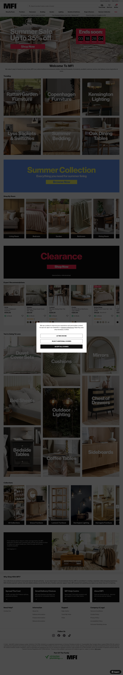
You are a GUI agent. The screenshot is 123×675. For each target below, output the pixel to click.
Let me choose (61, 336)
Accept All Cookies (61, 346)
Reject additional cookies (61, 341)
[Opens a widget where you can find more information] (115, 672)
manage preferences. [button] (67, 327)
